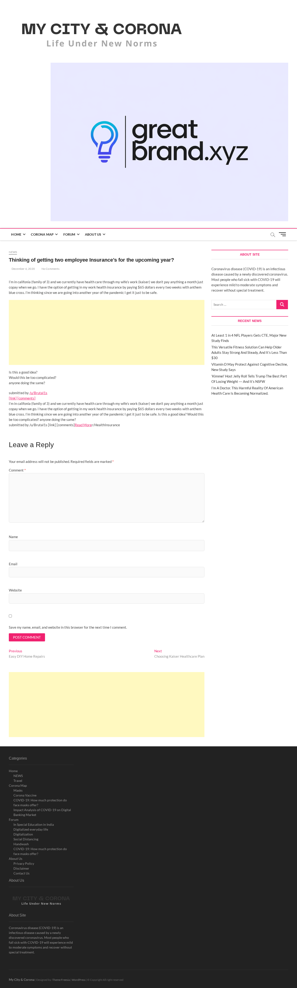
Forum (69, 234)
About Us (93, 234)
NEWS (18, 776)
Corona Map (42, 234)
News (13, 252)
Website (15, 590)
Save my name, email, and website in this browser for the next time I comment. (68, 627)
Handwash (21, 844)
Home (16, 234)
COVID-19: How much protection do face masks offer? (40, 802)
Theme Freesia (61, 980)
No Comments (50, 268)
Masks (18, 790)
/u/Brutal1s (38, 393)
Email (13, 564)
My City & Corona (21, 980)
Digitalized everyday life (30, 829)
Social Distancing (25, 839)
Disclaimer (21, 868)
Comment (17, 470)
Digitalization (23, 834)
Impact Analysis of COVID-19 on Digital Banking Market (42, 812)
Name (13, 537)
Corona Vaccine (24, 795)
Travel (17, 781)
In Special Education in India (33, 824)
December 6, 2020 (23, 268)
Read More (83, 425)
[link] (13, 398)
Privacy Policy (23, 863)
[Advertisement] (106, 332)
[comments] (26, 398)
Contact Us (21, 873)
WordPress (78, 980)
